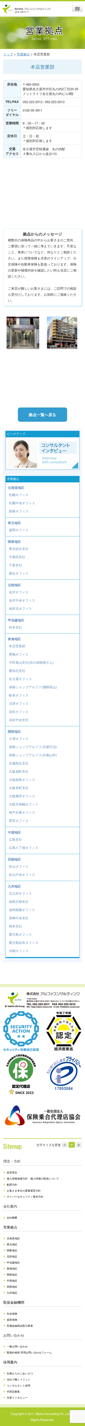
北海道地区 (16, 487)
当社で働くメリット (18, 1379)
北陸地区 (14, 585)
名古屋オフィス (20, 678)
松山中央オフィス (22, 874)
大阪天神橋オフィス (23, 804)
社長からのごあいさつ (20, 1373)
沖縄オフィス (19, 950)
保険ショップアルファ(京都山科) (33, 755)
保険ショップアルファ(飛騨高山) (33, 687)
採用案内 (10, 1362)
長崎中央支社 (19, 918)
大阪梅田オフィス (22, 796)
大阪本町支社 (19, 787)
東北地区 (14, 522)
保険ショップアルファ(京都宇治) (33, 746)
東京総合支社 (19, 548)
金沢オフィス (19, 592)
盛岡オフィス (19, 529)
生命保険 (12, 1313)
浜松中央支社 (19, 719)
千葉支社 (15, 565)
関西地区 (14, 731)
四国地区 (14, 859)
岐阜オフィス (19, 695)
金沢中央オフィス (22, 600)
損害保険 (12, 1319)
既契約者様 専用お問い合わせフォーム (29, 1352)
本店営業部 (17, 646)
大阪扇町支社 (19, 771)
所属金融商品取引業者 (20, 1325)
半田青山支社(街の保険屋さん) (31, 662)
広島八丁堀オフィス (23, 847)
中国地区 (14, 832)
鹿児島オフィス (20, 934)
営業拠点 (10, 1227)
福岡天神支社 (19, 901)
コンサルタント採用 (18, 1385)
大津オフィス (19, 738)
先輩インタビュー (17, 1397)
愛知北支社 (17, 670)
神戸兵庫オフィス (22, 812)
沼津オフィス (19, 703)
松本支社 (15, 627)
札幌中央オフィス (22, 503)
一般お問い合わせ (17, 1346)
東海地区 (14, 638)
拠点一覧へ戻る (42, 414)
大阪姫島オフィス (22, 779)
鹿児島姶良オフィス (23, 942)
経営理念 (12, 1172)
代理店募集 (13, 1391)
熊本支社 (15, 926)
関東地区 (14, 541)
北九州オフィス (20, 893)
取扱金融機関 (13, 1302)
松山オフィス (19, 866)
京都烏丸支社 (19, 763)
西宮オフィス (19, 820)
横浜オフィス (19, 573)
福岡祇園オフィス (22, 909)
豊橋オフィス (19, 654)
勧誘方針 (12, 1184)
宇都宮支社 (17, 556)
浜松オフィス (19, 711)
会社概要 (12, 1217)
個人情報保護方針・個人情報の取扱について (33, 1178)
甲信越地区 (16, 620)
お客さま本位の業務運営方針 (24, 1190)
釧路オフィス (19, 511)
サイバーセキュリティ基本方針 (25, 1196)
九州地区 (14, 886)
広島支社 (15, 839)
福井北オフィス (20, 608)
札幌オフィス (19, 494)
